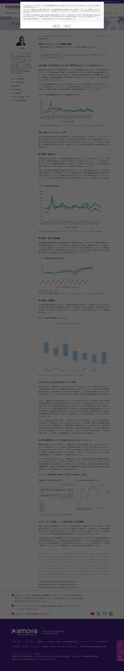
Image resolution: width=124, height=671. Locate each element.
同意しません (57, 26)
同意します (67, 26)
